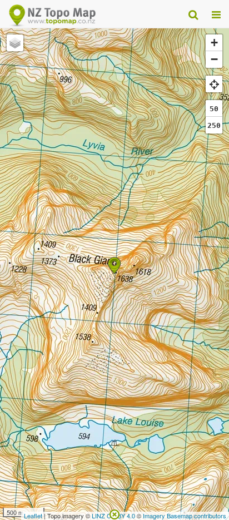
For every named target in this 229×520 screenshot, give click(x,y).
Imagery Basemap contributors (184, 515)
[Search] (193, 14)
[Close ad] (114, 513)
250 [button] (214, 125)
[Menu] (216, 14)
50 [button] (214, 109)
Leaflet (33, 515)
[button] (114, 265)
